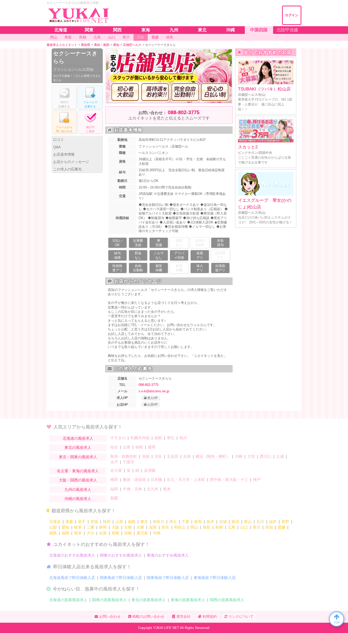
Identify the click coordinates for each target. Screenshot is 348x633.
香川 (256, 527)
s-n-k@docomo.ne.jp (154, 391)
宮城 (94, 521)
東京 (144, 521)
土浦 (280, 456)
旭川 (183, 438)
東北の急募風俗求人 (148, 600)
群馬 (198, 521)
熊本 (167, 489)
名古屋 (116, 470)
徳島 (53, 533)
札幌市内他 (140, 438)
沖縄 (156, 533)
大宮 (251, 456)
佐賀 (103, 533)
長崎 (115, 533)
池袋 (146, 456)
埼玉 (173, 521)
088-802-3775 (183, 112)
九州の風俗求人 (77, 489)
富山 (248, 521)
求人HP (152, 398)
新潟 (235, 521)
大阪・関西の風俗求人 (78, 480)
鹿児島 (142, 533)
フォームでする (90, 104)
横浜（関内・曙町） (213, 456)
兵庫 (140, 527)
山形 (126, 447)
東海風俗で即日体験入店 (215, 577)
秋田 (107, 521)
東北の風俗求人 (77, 447)
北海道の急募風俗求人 (68, 600)
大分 (90, 533)
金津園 (149, 470)
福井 (273, 521)
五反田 (172, 456)
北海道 (55, 521)
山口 (244, 527)
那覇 (114, 498)
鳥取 (206, 527)
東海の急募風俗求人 (188, 600)
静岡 (103, 527)
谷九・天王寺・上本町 (186, 479)
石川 (260, 521)
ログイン (291, 15)
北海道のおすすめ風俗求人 (72, 555)
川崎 (239, 456)
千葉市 (128, 462)
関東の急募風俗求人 (109, 600)
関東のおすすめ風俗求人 (121, 555)
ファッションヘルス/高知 (73, 70)
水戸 (114, 462)
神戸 (257, 479)
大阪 (115, 527)
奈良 (165, 527)
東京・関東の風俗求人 (78, 457)
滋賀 (153, 527)
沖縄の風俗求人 (77, 498)
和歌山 (179, 527)
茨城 (223, 521)
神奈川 (158, 521)
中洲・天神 (132, 489)
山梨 (53, 527)
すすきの (118, 438)
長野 (285, 521)
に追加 (90, 129)
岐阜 (78, 527)
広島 (231, 527)
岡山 (194, 527)
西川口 (265, 456)
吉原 (187, 456)
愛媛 (281, 527)
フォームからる (64, 129)
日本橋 (156, 479)
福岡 (114, 489)
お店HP (152, 404)
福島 (139, 447)
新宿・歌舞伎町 (123, 456)
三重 (90, 527)
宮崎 (128, 533)
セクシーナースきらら (75, 57)
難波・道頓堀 (134, 479)
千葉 (185, 521)
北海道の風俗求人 (78, 438)
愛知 (65, 527)
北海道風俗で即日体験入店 (72, 577)
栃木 (210, 521)
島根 (219, 527)
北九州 (152, 489)
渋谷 (158, 456)
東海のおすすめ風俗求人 (168, 555)
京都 (128, 527)
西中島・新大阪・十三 (229, 479)
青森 (69, 521)
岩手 (82, 521)
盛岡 (151, 447)
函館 (158, 438)
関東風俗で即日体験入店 (121, 577)
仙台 (114, 447)
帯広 (171, 438)
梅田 (114, 479)
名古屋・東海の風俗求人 (78, 471)
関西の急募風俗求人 (227, 600)
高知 (269, 527)
